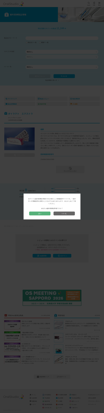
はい (39, 213)
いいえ (64, 213)
